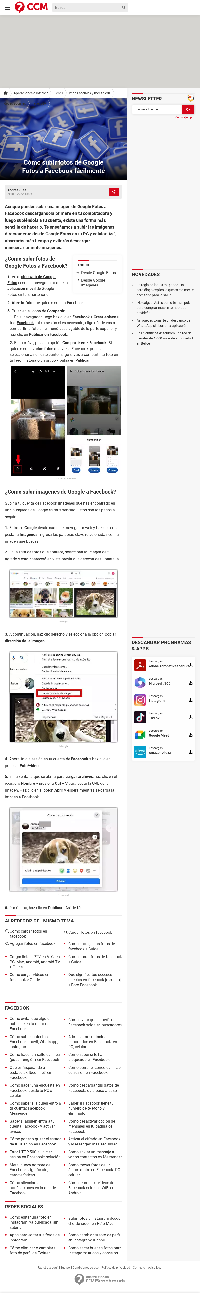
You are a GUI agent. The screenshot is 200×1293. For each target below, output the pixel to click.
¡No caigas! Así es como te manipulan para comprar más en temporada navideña (165, 308)
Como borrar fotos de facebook (95, 956)
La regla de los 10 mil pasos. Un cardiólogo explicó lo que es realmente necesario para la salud (165, 290)
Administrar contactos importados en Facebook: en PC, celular (92, 1041)
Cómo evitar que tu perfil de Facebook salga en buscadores (95, 1022)
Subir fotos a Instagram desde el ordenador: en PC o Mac (94, 1221)
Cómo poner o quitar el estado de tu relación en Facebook (35, 1141)
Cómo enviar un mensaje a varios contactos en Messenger (95, 1154)
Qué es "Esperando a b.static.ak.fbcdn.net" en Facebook (30, 1072)
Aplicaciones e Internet (31, 93)
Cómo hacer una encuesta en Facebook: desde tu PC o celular (35, 1090)
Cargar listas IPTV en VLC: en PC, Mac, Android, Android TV (35, 959)
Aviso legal (155, 1267)
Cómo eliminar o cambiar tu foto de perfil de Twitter (34, 1250)
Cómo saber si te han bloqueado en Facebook (89, 1057)
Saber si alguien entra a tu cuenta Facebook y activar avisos (32, 1126)
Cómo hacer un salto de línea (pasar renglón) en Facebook (35, 1057)
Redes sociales (15, 103)
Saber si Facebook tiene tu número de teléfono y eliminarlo (91, 1108)
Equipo (65, 1267)
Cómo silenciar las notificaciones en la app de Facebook (33, 1187)
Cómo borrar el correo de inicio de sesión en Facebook (94, 1070)
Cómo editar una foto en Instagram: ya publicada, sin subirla (34, 1222)
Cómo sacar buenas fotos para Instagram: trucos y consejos (94, 1250)
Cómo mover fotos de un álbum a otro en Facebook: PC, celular (94, 1170)
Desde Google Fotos (98, 272)
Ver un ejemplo (184, 117)
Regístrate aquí (48, 1267)
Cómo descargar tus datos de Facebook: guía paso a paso (93, 1088)
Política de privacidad (115, 1267)
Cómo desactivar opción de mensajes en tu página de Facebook (91, 1126)
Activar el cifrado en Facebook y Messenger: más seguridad (94, 1141)
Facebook (38, 103)
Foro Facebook (84, 985)
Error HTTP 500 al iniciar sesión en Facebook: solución (35, 1154)
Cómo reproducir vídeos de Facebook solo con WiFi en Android (91, 1187)
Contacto (139, 1267)
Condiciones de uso (86, 1267)
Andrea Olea (17, 190)
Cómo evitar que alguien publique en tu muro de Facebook (30, 1023)
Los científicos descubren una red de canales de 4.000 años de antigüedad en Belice (165, 338)
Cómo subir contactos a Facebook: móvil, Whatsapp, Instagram (34, 1041)
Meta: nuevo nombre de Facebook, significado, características (30, 1170)
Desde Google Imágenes (93, 283)
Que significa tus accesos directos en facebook (90, 977)
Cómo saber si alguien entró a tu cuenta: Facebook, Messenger (35, 1108)
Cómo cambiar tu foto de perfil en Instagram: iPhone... (94, 1237)
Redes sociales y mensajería (90, 93)
